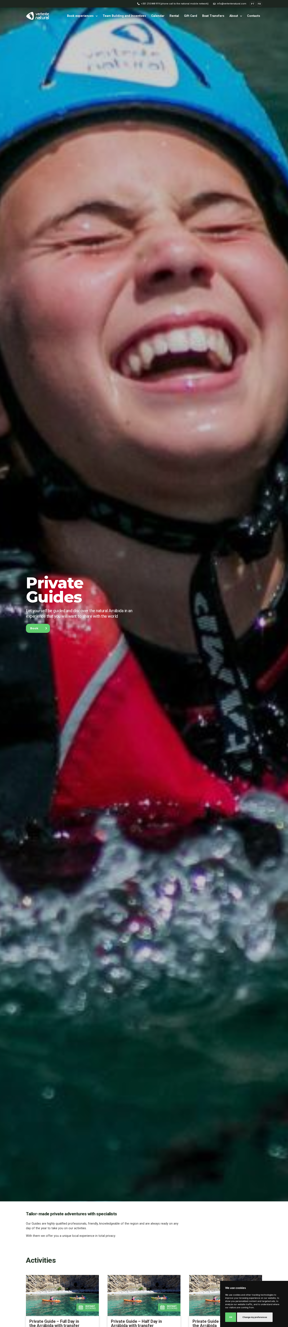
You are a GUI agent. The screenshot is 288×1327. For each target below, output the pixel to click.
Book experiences (80, 16)
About (233, 16)
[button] (173, 4)
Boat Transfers (213, 16)
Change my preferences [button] (254, 1317)
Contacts (253, 16)
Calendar (157, 16)
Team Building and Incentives (124, 16)
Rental (174, 16)
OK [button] (230, 1317)
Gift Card (190, 16)
